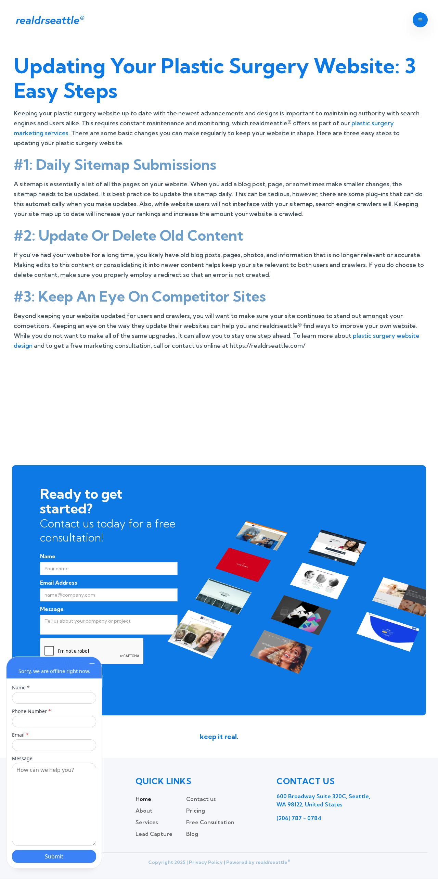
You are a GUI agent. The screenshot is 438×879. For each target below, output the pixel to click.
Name (47, 556)
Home (143, 799)
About (144, 810)
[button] (420, 19)
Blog (192, 834)
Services (147, 822)
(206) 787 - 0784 (298, 818)
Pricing (195, 810)
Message (52, 609)
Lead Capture (154, 834)
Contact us (201, 799)
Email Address (58, 582)
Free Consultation (210, 822)
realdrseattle (49, 20)
